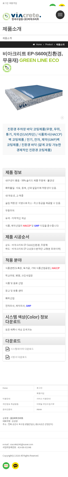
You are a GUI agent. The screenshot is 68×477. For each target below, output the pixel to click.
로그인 (5, 3)
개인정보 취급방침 (10, 404)
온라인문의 (7, 409)
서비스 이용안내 (44, 399)
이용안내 (6, 399)
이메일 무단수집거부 (45, 404)
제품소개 (7, 38)
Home (5, 388)
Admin (39, 409)
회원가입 (13, 3)
